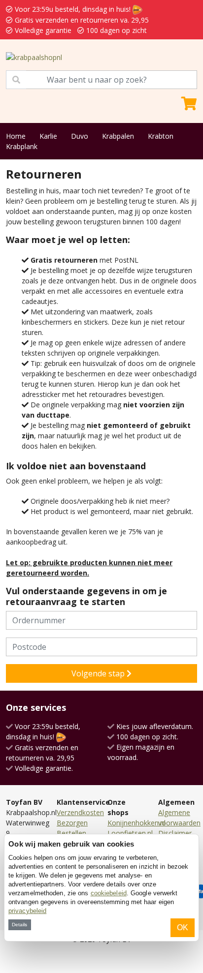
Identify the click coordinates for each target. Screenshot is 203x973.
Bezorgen (72, 822)
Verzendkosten (80, 812)
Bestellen (71, 833)
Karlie (48, 136)
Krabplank (21, 146)
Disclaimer (175, 833)
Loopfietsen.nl (130, 833)
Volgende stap (99, 673)
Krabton (160, 136)
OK (182, 927)
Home (16, 136)
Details (19, 924)
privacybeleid (27, 910)
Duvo (79, 136)
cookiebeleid (109, 893)
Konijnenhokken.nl (136, 822)
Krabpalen (118, 136)
